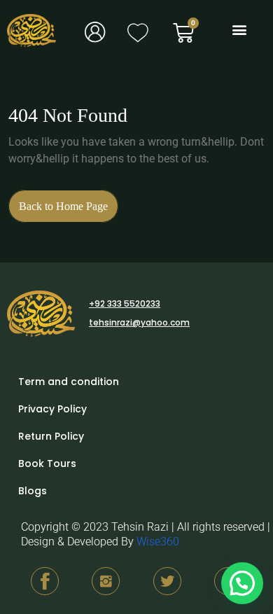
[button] (239, 29)
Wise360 (157, 541)
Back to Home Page (68, 201)
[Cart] (183, 33)
